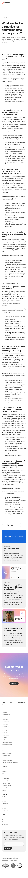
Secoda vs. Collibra (6, 785)
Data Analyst (5, 737)
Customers (5, 702)
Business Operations (7, 744)
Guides (3, 776)
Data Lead (4, 732)
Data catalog (5, 719)
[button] (25, 2)
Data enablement (6, 758)
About (3, 796)
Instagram (6, 821)
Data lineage (5, 724)
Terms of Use (5, 860)
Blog (3, 773)
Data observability (6, 717)
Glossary (4, 704)
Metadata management (7, 753)
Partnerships (5, 803)
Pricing (3, 769)
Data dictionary (5, 721)
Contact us (4, 799)
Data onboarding (6, 755)
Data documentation (7, 760)
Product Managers (6, 747)
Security (4, 808)
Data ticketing (5, 726)
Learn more (14, 683)
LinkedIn (6, 817)
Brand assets (5, 810)
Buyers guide (5, 780)
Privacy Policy (14, 860)
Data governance (6, 714)
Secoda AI (4, 712)
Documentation (21, 702)
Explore (4, 790)
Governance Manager (7, 742)
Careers (12, 702)
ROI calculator (5, 788)
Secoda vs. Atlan (6, 783)
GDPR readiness (6, 806)
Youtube (6, 824)
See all (23, 525)
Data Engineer (5, 735)
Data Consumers (6, 739)
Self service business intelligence (10, 762)
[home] (6, 3)
